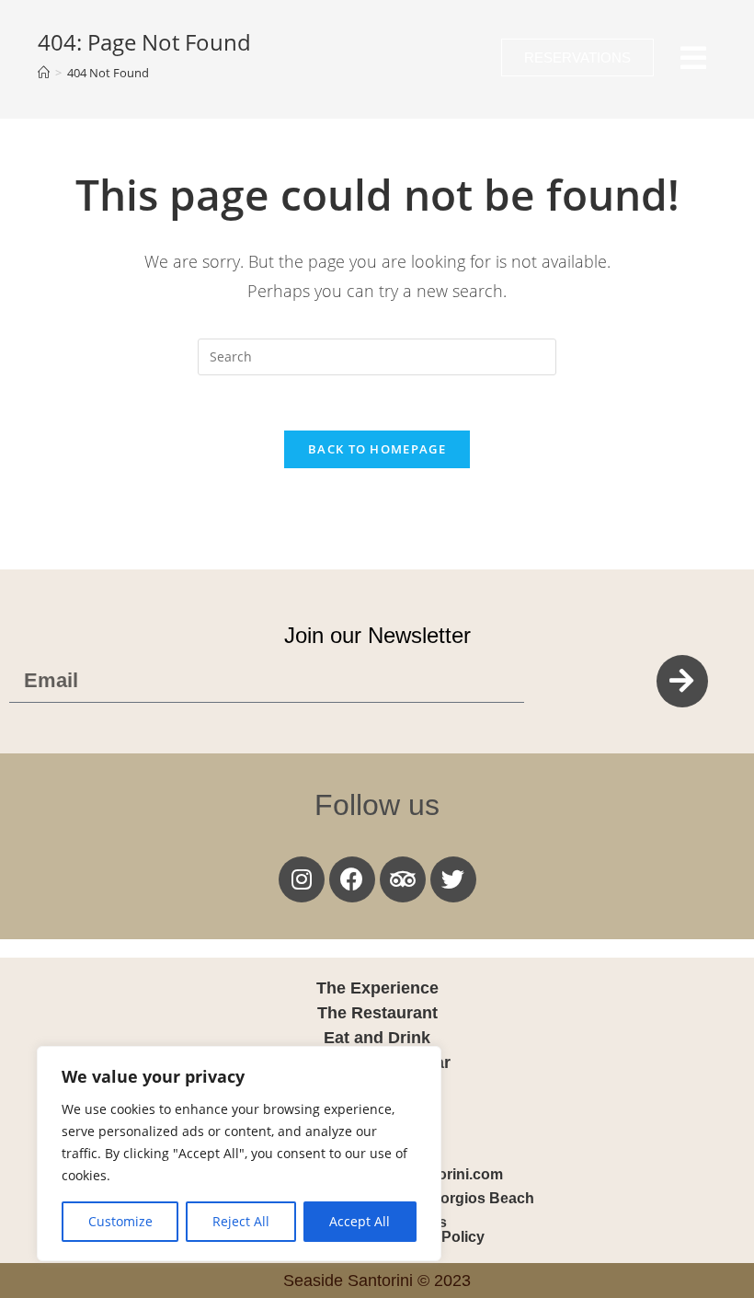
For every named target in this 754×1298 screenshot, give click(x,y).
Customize (120, 1221)
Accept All (359, 1221)
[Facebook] (352, 879)
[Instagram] (302, 879)
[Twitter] (453, 879)
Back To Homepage (377, 449)
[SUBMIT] (682, 681)
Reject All (240, 1221)
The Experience (377, 988)
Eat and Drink (377, 1037)
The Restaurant (377, 1013)
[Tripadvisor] (403, 879)
